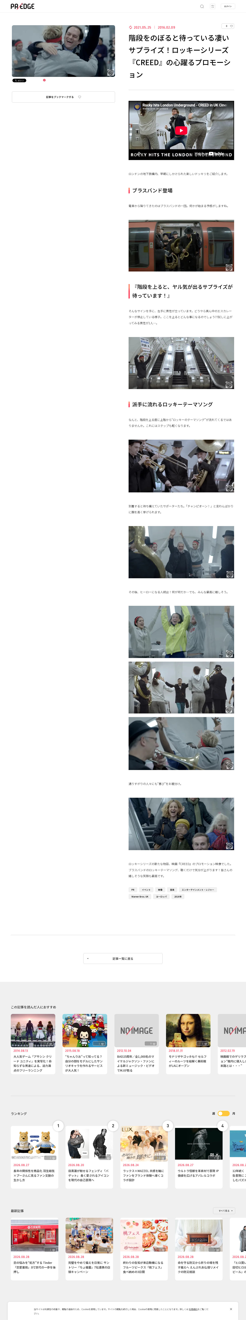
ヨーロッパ (161, 896)
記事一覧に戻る (123, 958)
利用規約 (193, 1309)
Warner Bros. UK (139, 896)
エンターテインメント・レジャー (198, 889)
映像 (160, 889)
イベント (146, 889)
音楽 (172, 889)
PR (132, 889)
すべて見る (224, 1210)
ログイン (228, 6)
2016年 (178, 896)
